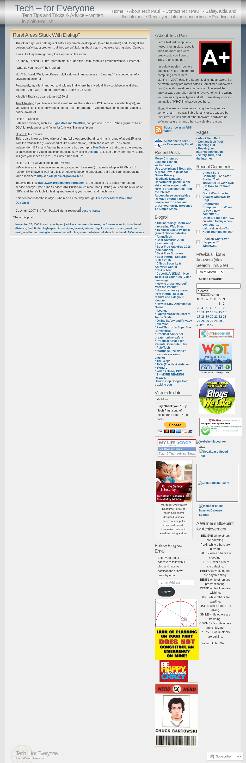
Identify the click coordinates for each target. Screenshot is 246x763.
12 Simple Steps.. (166, 209)
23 (224, 316)
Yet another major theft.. (171, 185)
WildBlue (79, 123)
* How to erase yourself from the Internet (171, 285)
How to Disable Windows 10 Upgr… (216, 197)
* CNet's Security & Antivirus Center (168, 265)
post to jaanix (90, 210)
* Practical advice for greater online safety (169, 335)
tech (122, 224)
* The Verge (162, 361)
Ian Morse (209, 183)
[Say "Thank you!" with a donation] (175, 432)
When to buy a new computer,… (217, 211)
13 (211, 312)
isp (98, 228)
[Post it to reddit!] (43, 217)
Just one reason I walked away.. (166, 163)
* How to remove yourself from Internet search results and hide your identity (172, 295)
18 (203, 316)
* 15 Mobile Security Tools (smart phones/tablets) (172, 231)
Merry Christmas (166, 158)
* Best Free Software (169, 253)
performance (110, 224)
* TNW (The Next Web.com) (173, 364)
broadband (134, 224)
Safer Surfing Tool (217, 177)
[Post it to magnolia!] (42, 217)
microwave (117, 228)
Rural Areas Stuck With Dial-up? (46, 35)
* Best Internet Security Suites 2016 (171, 258)
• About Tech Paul (208, 138)
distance (20, 228)
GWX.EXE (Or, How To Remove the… (218, 186)
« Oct (199, 325)
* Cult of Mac (163, 270)
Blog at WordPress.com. (31, 758)
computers (82, 224)
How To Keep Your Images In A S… (218, 232)
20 (211, 316)
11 (202, 312)
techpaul (57, 224)
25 (203, 321)
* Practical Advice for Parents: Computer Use (171, 342)
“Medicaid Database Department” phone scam (172, 180)
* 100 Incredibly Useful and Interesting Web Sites (173, 225)
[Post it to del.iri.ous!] (36, 217)
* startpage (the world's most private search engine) (170, 354)
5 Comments (136, 232)
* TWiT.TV (161, 367)
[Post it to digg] (37, 217)
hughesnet (76, 228)
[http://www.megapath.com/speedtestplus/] (215, 456)
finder (38, 228)
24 (198, 321)
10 (198, 312)
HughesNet (59, 123)
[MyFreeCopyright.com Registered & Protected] (216, 337)
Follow (166, 592)
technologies (42, 232)
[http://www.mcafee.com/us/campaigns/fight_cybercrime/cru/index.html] (174, 480)
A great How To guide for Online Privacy (171, 173)
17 (198, 316)
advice (70, 224)
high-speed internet (55, 228)
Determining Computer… (211, 205)
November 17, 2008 (27, 224)
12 (207, 312)
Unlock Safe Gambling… (211, 174)
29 (220, 321)
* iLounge (161, 310)
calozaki (208, 228)
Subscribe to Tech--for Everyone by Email (177, 142)
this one (93, 152)
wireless (94, 232)
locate (105, 228)
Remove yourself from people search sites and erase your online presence (173, 202)
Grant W (208, 193)
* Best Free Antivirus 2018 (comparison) (173, 248)
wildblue (72, 232)
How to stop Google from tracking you (171, 383)
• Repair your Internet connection (176, 16)
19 (207, 316)
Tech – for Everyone (55, 8)
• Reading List (222, 16)
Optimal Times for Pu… (218, 218)
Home (117, 11)
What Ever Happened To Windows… (216, 242)
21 (216, 316)
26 (207, 321)
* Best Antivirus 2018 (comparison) (169, 241)
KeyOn (98, 147)
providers (131, 228)
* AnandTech (163, 236)
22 (220, 316)
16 (224, 312)
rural (18, 232)
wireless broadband (113, 232)
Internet (95, 224)
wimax (84, 232)
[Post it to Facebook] (38, 217)
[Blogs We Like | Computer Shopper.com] (217, 413)
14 (216, 312)
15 (220, 312)
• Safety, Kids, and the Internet (208, 157)
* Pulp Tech (162, 347)
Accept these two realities (172, 195)
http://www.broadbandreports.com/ (61, 183)
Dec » (210, 325)
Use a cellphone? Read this (173, 168)
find (30, 228)
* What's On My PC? (168, 371)
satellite (27, 232)
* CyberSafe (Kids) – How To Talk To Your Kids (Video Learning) (173, 277)
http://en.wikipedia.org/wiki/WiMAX (60, 176)
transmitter (59, 232)
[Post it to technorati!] (44, 217)
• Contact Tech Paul (209, 141)
